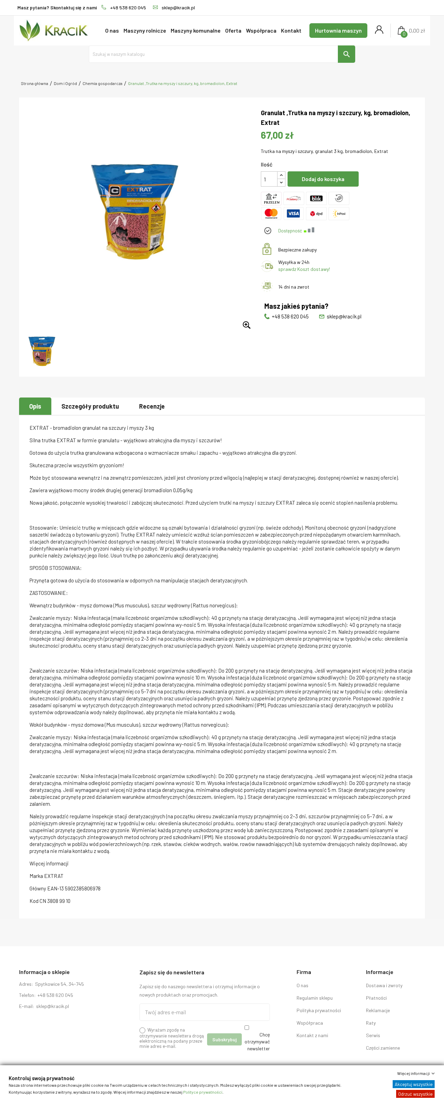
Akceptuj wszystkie (414, 1084)
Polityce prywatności (202, 1092)
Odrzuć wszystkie (415, 1094)
